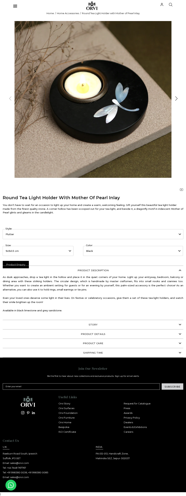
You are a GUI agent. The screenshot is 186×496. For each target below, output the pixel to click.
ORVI (89, 5)
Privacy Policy (132, 417)
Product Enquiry (15, 264)
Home (50, 13)
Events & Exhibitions (135, 427)
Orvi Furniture (66, 417)
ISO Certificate (67, 431)
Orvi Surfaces (66, 408)
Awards (128, 412)
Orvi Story (64, 403)
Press (127, 408)
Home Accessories (68, 13)
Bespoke (63, 427)
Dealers (128, 422)
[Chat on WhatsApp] (10, 485)
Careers (128, 431)
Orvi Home (64, 422)
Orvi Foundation (68, 412)
